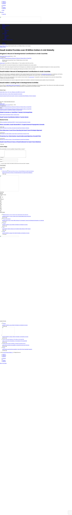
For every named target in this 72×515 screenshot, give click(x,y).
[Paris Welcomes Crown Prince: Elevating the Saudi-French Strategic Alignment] (14, 127)
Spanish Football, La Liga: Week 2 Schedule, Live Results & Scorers (15, 224)
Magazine (4, 3)
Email (1, 161)
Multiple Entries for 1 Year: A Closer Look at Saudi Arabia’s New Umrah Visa (16, 216)
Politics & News (5, 25)
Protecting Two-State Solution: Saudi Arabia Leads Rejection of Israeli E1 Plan (20, 136)
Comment (2, 157)
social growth (31, 77)
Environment (6, 30)
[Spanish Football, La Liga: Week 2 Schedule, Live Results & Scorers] (4, 323)
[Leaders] (2, 12)
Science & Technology (7, 39)
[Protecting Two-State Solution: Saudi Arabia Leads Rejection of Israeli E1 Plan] (14, 133)
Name (1, 159)
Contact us (4, 2)
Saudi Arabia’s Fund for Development (13, 85)
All (5, 29)
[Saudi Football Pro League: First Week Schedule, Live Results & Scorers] (3, 231)
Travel (3, 28)
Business (4, 26)
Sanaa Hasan (2, 56)
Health (5, 38)
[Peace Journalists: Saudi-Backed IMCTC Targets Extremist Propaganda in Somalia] (15, 122)
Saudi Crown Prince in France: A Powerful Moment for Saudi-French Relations (20, 142)
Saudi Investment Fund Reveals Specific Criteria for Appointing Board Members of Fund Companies (18, 95)
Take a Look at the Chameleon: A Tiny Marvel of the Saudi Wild (14, 340)
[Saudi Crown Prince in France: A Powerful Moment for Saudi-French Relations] (14, 139)
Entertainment (6, 35)
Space (5, 31)
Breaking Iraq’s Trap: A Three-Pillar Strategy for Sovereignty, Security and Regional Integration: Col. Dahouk (23, 220)
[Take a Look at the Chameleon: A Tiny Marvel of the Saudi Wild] (13, 339)
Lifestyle (4, 33)
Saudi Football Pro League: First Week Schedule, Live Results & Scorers (15, 233)
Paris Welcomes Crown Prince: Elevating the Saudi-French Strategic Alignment (21, 130)
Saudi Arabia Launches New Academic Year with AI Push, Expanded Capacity (17, 349)
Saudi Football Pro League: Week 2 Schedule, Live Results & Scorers (15, 336)
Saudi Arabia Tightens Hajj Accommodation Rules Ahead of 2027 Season (16, 228)
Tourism (5, 32)
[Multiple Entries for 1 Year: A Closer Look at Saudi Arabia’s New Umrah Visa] (15, 214)
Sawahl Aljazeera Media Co (8, 352)
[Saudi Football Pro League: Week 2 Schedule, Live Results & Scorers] (8, 335)
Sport (3, 27)
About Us (4, 1)
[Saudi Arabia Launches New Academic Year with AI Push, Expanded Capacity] (3, 347)
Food (5, 37)
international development (46, 74)
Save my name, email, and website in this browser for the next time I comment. (15, 163)
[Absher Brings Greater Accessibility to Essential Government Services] (13, 343)
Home (3, 24)
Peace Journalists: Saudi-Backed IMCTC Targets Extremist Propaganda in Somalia (22, 124)
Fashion (5, 36)
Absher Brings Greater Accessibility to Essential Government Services (15, 345)
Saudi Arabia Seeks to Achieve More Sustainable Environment (11, 93)
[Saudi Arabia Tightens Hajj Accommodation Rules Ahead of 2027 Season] (3, 227)
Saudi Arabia (2, 63)
